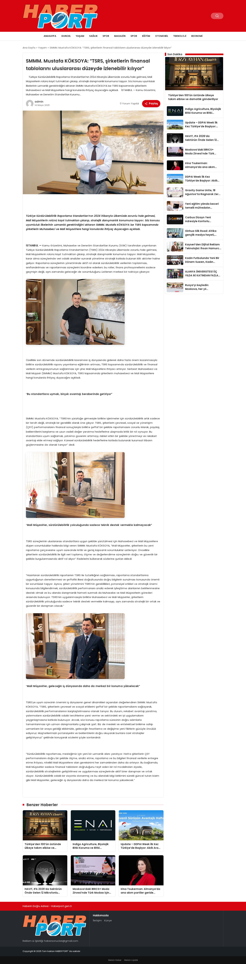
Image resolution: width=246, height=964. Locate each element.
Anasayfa (50, 36)
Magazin (120, 36)
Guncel (66, 36)
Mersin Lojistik (131, 960)
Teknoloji (179, 36)
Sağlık (93, 36)
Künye (108, 920)
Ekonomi (196, 36)
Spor (106, 36)
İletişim (97, 920)
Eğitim (146, 36)
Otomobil (161, 36)
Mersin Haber (114, 960)
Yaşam (80, 36)
